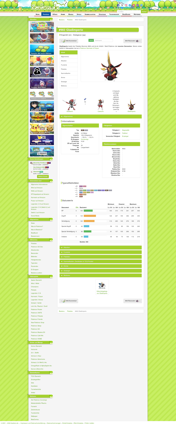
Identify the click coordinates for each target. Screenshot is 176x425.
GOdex (55, 14)
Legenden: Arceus (37, 300)
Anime (63, 14)
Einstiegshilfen (35, 379)
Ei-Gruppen (34, 269)
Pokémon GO (35, 329)
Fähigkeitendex (36, 260)
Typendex (34, 263)
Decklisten (34, 386)
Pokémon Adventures (38, 359)
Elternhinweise (78, 423)
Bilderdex (34, 256)
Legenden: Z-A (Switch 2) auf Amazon (40, 208)
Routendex (34, 266)
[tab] (100, 116)
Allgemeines (65, 57)
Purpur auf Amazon (37, 201)
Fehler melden (89, 423)
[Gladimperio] (111, 66)
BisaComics (35, 419)
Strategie (102, 14)
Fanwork (34, 406)
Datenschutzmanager (54, 423)
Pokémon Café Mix (37, 335)
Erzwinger (125, 136)
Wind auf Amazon (36, 188)
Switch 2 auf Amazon (38, 212)
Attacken (64, 61)
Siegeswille (125, 130)
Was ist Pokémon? (37, 226)
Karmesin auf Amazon (38, 197)
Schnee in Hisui (36, 356)
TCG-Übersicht (36, 376)
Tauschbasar (114, 14)
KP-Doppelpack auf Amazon (40, 194)
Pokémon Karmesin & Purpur (89, 48)
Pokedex (64, 69)
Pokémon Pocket (36, 309)
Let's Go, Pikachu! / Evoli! (39, 306)
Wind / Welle (35, 283)
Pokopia (33, 290)
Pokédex (46, 14)
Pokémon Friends (36, 319)
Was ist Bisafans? (36, 230)
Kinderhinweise (67, 423)
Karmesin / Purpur (37, 296)
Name (91, 40)
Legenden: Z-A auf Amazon (40, 204)
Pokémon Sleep (36, 326)
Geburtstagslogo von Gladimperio (102, 292)
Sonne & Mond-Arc (37, 369)
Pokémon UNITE (36, 313)
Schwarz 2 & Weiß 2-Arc (39, 362)
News (38, 14)
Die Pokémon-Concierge (39, 400)
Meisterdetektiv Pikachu (38, 403)
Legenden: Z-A (36, 293)
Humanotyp (84, 139)
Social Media (35, 216)
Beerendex (34, 253)
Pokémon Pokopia (37, 316)
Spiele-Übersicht (36, 280)
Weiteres (137, 14)
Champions (34, 287)
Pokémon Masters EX (38, 332)
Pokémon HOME (36, 339)
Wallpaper (34, 416)
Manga (70, 14)
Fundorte (64, 65)
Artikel (33, 392)
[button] (67, 116)
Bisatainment (35, 236)
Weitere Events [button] (42, 176)
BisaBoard (126, 14)
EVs (77, 207)
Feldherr (125, 133)
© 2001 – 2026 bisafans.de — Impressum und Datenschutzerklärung (23, 423)
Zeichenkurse (35, 410)
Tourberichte (35, 413)
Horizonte (34, 349)
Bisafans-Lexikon (36, 273)
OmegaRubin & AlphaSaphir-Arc (41, 366)
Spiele (79, 14)
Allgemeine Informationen (39, 184)
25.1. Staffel (35, 353)
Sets (32, 383)
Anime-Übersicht (36, 346)
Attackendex (35, 250)
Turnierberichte (36, 389)
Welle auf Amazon (37, 191)
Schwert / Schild (36, 303)
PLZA (41, 171)
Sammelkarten (90, 14)
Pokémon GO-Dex (37, 247)
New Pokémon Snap (37, 322)
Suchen (144, 12)
